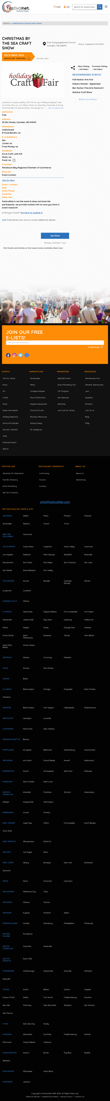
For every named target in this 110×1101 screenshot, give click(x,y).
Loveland (27, 590)
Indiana (7, 707)
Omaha (46, 812)
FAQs (87, 423)
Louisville (47, 718)
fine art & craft (37, 410)
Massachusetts (10, 739)
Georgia (7, 657)
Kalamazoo (89, 760)
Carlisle (26, 923)
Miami (5, 627)
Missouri (8, 781)
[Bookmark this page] (27, 355)
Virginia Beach (29, 1042)
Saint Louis (48, 781)
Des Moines (48, 668)
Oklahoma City (29, 891)
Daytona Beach (50, 611)
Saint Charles (90, 689)
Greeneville (48, 971)
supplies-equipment (38, 404)
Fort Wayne (48, 707)
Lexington (27, 718)
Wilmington (48, 802)
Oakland (26, 554)
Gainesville (7, 619)
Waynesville (28, 802)
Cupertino (47, 546)
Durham (67, 792)
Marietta (67, 657)
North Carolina (8, 793)
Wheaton (7, 697)
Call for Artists (9, 378)
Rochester (88, 862)
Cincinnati (47, 881)
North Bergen (90, 823)
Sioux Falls (27, 958)
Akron (25, 881)
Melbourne (88, 619)
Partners (88, 404)
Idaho (6, 678)
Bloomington (28, 689)
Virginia (7, 1034)
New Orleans (49, 729)
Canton (67, 989)
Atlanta (26, 657)
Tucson (46, 523)
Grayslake (68, 689)
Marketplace (36, 371)
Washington (10, 1053)
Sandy (46, 1024)
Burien (46, 1053)
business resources (38, 417)
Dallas (25, 997)
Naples (26, 627)
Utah (5, 1024)
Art (4, 391)
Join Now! (55, 236)
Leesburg (68, 619)
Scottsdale (7, 523)
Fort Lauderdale (70, 611)
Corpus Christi (9, 997)
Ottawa (26, 902)
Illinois (7, 689)
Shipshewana (90, 707)
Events (6, 371)
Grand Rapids (49, 760)
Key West (47, 619)
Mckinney (27, 1005)
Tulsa (45, 891)
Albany (26, 862)
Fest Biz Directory (10, 480)
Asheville (27, 792)
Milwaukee (27, 1071)
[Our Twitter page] (20, 355)
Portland (47, 913)
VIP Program (63, 391)
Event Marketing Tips (67, 385)
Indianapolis (69, 707)
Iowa (5, 668)
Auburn (26, 1053)
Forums (42, 480)
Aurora (26, 581)
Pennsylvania (10, 923)
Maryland (8, 750)
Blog (87, 417)
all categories (36, 430)
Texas (6, 989)
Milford (26, 601)
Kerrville (6, 1005)
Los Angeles (8, 554)
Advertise (62, 404)
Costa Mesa (28, 546)
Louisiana (8, 729)
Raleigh (6, 802)
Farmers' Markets (10, 430)
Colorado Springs (68, 582)
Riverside (88, 554)
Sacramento (8, 562)
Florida (7, 611)
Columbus (68, 881)
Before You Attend (88, 99)
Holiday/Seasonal (10, 417)
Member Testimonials (94, 385)
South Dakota (7, 959)
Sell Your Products (10, 492)
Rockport (68, 1005)
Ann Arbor (27, 760)
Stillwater (88, 771)
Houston (87, 997)
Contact (42, 486)
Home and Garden (11, 423)
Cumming (47, 657)
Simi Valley (48, 570)
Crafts (5, 397)
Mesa (45, 516)
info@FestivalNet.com (55, 502)
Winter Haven (29, 645)
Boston (26, 739)
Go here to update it (31, 212)
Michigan (8, 760)
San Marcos (8, 1013)
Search (5, 449)
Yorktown (47, 1042)
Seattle (87, 1053)
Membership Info (92, 378)
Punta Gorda (8, 635)
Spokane (6, 1060)
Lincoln (26, 812)
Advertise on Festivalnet (13, 473)
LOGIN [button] (58, 7)
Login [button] (63, 243)
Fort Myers (89, 611)
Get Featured (63, 397)
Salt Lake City (29, 1024)
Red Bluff (68, 554)
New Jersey (9, 823)
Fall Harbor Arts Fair (82, 79)
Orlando (87, 627)
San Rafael (7, 570)
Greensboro (89, 792)
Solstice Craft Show (82, 92)
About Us (80, 466)
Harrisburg (48, 923)
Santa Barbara (29, 570)
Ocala (45, 627)
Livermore (88, 546)
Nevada (7, 852)
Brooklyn (47, 862)
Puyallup (67, 1053)
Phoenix (67, 516)
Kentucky (8, 718)
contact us (79, 1097)
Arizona (7, 516)
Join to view (8, 180)
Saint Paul (68, 771)
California (9, 546)
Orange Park (69, 627)
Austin (25, 989)
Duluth (26, 771)
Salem (66, 913)
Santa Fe (47, 841)
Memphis (88, 971)
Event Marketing (10, 486)
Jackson (26, 1082)
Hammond (27, 729)
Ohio (5, 881)
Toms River (7, 831)
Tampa (67, 635)
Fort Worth (48, 997)
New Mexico (9, 841)
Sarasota (47, 635)
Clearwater (28, 611)
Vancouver (27, 534)
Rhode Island (6, 935)
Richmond (7, 1042)
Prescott (87, 516)
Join (4, 220)
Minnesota (8, 771)
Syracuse (7, 870)
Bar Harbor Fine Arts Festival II (87, 88)
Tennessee (8, 971)
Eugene (26, 913)
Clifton (46, 823)
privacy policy (66, 1097)
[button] (28, 58)
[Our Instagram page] (14, 355)
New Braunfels (49, 1005)
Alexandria (27, 1034)
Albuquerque (28, 841)
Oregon (7, 913)
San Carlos (27, 562)
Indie (5, 436)
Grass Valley (69, 546)
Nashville (6, 979)
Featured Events (9, 442)
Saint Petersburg (28, 636)
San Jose (88, 562)
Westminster (89, 750)
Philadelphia (69, 923)
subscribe (94, 347)
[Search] (99, 7)
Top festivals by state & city (17, 509)
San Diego (47, 562)
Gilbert (26, 516)
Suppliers (89, 397)
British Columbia (8, 535)
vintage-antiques (37, 391)
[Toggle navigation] (106, 6)
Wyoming (8, 1082)
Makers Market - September (86, 83)
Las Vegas (27, 852)
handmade (35, 378)
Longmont (7, 590)
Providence (27, 934)
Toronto (46, 902)
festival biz (8, 466)
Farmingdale (69, 823)
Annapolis (27, 750)
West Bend (48, 1071)
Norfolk (87, 1034)
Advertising (81, 480)
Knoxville (67, 971)
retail (32, 385)
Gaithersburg (69, 750)
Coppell (87, 989)
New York (8, 862)
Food (5, 404)
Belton (46, 989)
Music (5, 385)
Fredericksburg (70, 997)
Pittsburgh (88, 923)
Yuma (66, 523)
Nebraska (8, 812)
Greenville (47, 946)
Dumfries (47, 1034)
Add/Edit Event (64, 378)
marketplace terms (50, 1097)
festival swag (36, 423)
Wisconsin (8, 1071)
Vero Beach (89, 635)
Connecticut (10, 601)
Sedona (26, 523)
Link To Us (89, 410)
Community (44, 473)
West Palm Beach (7, 646)
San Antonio (89, 1005)
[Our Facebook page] (8, 355)
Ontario (7, 902)
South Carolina (8, 947)
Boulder (46, 581)
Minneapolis (48, 771)
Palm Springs (49, 554)
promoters (63, 371)
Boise (25, 678)
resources (90, 371)
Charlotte (47, 792)
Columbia (27, 946)
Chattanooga (28, 971)
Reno (45, 852)
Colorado (8, 581)
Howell (67, 760)
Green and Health (10, 410)
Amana (26, 668)
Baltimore (47, 750)
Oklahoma (8, 891)
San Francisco (70, 562)
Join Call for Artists (66, 410)
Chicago (46, 689)
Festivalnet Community (51, 466)
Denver (87, 581)
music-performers (37, 397)
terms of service (33, 1097)
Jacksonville (28, 619)
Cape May (27, 823)
